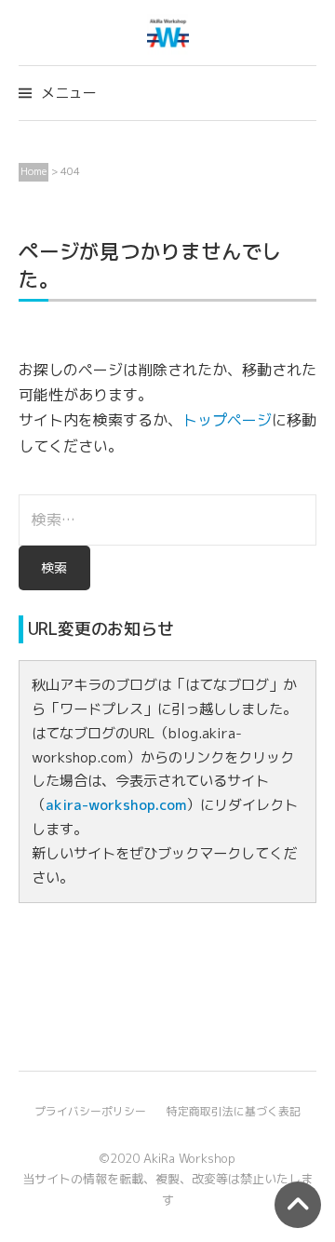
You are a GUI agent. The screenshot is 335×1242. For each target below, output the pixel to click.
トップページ (227, 420)
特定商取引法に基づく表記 (234, 1111)
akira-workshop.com (116, 805)
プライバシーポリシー (90, 1111)
